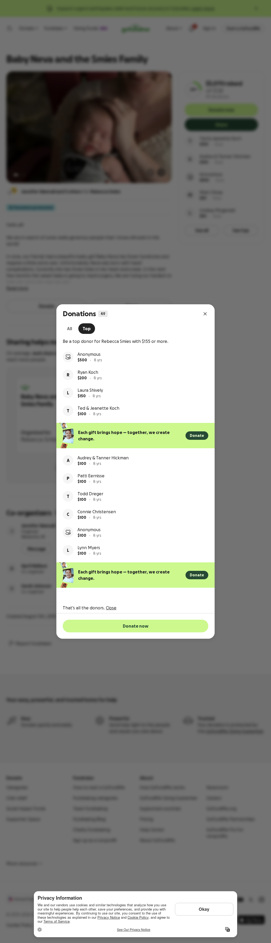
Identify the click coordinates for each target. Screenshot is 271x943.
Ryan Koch (88, 372)
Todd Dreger (90, 493)
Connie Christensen (97, 511)
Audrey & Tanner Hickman (103, 457)
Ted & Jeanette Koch (98, 408)
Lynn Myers (89, 547)
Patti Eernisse (91, 475)
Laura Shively (90, 390)
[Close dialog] (205, 314)
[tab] (69, 328)
